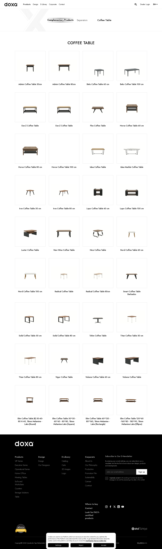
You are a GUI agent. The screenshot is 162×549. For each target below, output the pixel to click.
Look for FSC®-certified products (92, 515)
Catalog (65, 461)
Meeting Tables (21, 477)
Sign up (141, 471)
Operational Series (22, 469)
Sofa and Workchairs (19, 483)
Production (89, 469)
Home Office (20, 473)
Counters (18, 488)
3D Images (66, 469)
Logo (64, 473)
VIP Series (19, 461)
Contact (62, 4)
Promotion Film (91, 473)
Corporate (53, 4)
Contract (88, 485)
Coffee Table (104, 20)
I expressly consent (114, 478)
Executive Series (21, 465)
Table (17, 496)
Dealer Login (145, 4)
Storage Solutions (22, 492)
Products (27, 4)
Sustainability (90, 477)
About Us (88, 461)
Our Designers (44, 465)
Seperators (82, 20)
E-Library (43, 4)
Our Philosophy (91, 465)
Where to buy (91, 504)
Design (35, 4)
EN (154, 4)
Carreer (88, 481)
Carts (64, 465)
